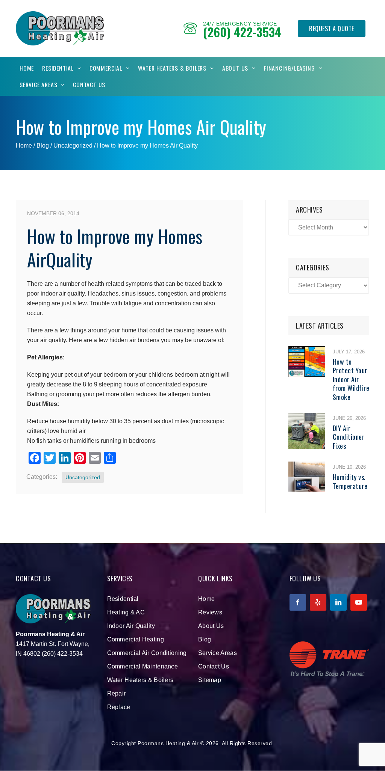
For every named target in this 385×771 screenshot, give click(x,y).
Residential (58, 67)
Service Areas (38, 84)
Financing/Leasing (289, 67)
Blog (204, 639)
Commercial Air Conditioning (147, 653)
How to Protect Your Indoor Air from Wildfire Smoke (351, 379)
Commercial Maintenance (142, 666)
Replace (118, 707)
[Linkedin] (338, 602)
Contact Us (89, 84)
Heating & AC (126, 612)
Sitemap (209, 680)
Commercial (105, 67)
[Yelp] (318, 602)
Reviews (210, 612)
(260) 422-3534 (242, 32)
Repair (116, 693)
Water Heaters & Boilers (172, 67)
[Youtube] (358, 602)
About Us (235, 67)
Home (27, 67)
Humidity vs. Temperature (350, 481)
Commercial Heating (135, 639)
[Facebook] (298, 602)
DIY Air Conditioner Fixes (349, 437)
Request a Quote (331, 28)
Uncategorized (72, 145)
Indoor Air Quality (131, 626)
